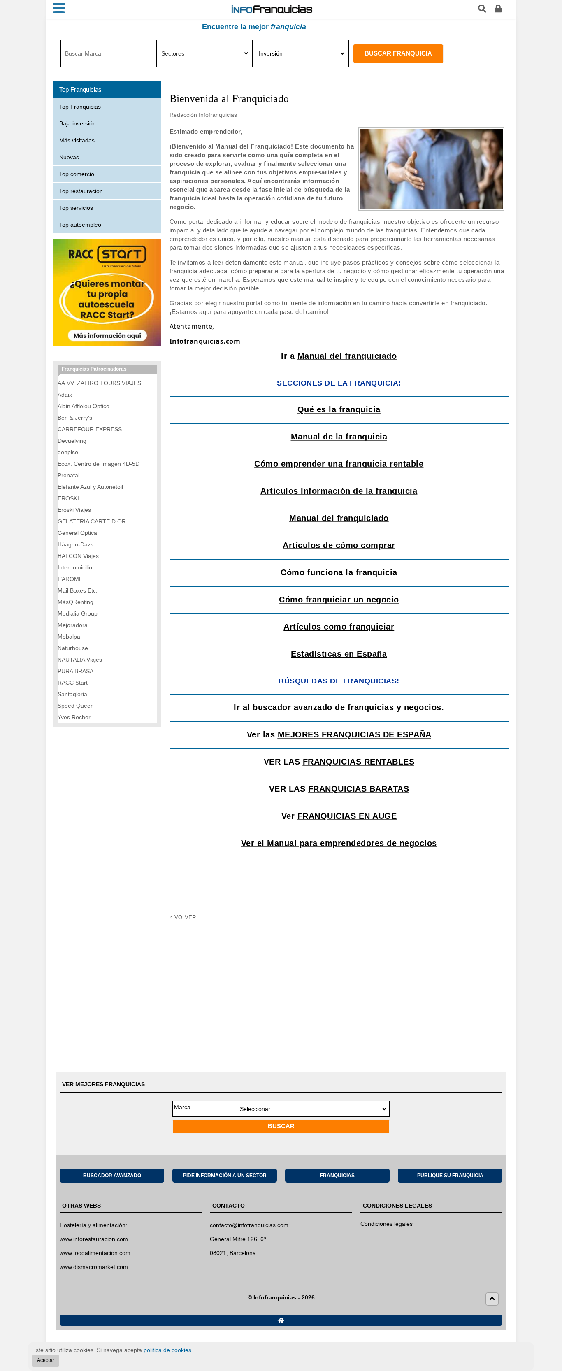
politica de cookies (167, 1350)
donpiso (68, 452)
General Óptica (77, 533)
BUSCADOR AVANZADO (112, 1175)
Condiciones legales (386, 1224)
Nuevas (69, 157)
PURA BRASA (75, 671)
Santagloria (72, 694)
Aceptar (45, 1360)
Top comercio (76, 174)
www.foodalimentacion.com (95, 1253)
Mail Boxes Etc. (78, 590)
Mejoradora (73, 625)
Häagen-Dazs (75, 544)
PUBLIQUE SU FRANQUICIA (450, 1175)
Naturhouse (73, 648)
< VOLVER (183, 917)
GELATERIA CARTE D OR (92, 521)
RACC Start (73, 682)
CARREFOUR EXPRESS (90, 429)
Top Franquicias (80, 106)
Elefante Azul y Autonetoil (90, 486)
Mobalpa (69, 636)
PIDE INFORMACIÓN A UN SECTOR (225, 1175)
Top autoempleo (80, 224)
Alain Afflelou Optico (83, 406)
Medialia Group (78, 613)
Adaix (65, 394)
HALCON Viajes (78, 556)
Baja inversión (77, 123)
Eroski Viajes (74, 510)
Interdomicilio (75, 567)
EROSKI (68, 498)
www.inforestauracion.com (94, 1239)
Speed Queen (76, 705)
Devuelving (72, 440)
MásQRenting (75, 602)
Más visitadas (77, 140)
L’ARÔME (70, 579)
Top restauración (81, 191)
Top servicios (76, 207)
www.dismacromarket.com (94, 1267)
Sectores (172, 53)
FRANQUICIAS (337, 1175)
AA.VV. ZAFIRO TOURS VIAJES (99, 383)
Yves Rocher (74, 717)
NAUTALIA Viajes (80, 659)
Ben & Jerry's (75, 417)
